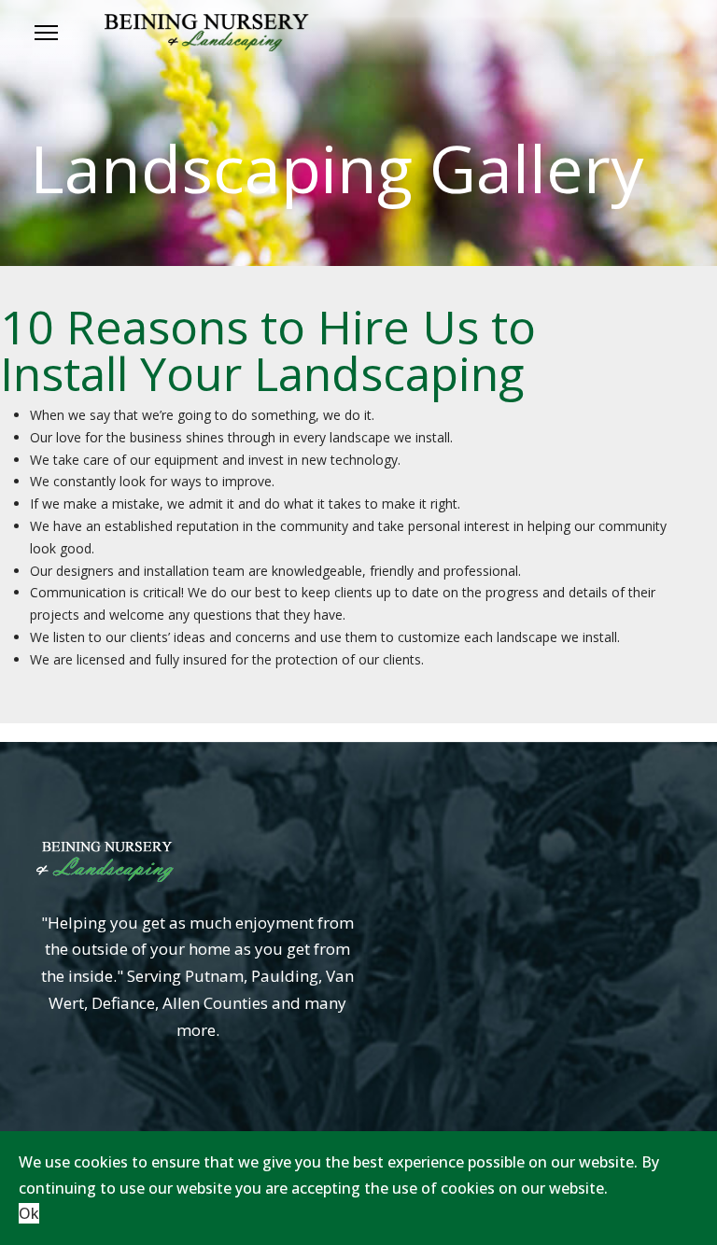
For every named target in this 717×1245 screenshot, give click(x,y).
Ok (29, 1213)
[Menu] (46, 32)
